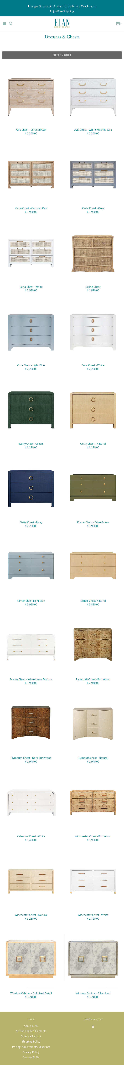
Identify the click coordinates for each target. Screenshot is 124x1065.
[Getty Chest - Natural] (93, 409)
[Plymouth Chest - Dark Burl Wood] (31, 723)
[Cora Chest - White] (93, 331)
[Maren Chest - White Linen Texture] (31, 645)
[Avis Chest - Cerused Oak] (31, 95)
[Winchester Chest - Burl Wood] (93, 802)
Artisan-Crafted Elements (31, 1031)
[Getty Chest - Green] (31, 409)
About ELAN (31, 1026)
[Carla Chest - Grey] (93, 174)
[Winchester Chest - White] (93, 880)
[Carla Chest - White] (31, 252)
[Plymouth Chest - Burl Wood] (93, 645)
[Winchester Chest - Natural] (31, 880)
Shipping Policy (31, 1041)
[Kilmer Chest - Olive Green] (93, 488)
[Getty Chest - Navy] (31, 488)
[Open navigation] (4, 23)
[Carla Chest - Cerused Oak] (31, 174)
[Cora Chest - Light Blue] (31, 331)
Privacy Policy (31, 1052)
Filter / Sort (62, 55)
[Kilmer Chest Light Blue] (31, 566)
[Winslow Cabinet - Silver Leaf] (93, 959)
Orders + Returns (31, 1036)
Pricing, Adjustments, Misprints (31, 1047)
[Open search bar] (12, 23)
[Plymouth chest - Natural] (93, 723)
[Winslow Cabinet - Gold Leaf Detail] (31, 959)
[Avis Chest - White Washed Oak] (93, 95)
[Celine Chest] (93, 252)
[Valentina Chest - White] (31, 802)
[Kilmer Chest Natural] (93, 566)
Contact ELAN (31, 1057)
